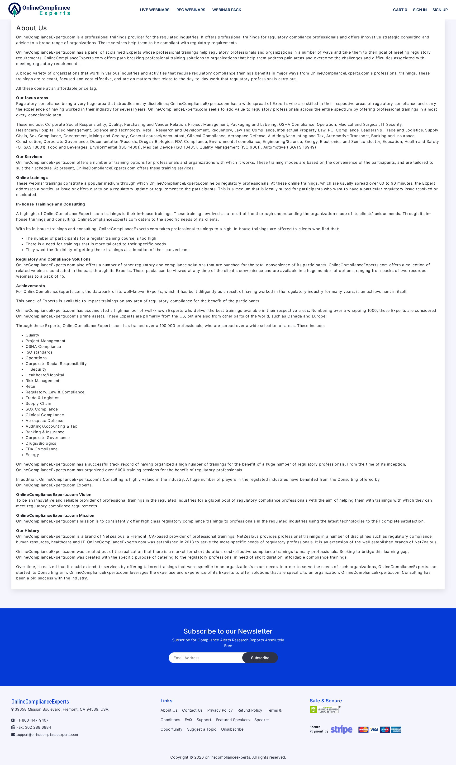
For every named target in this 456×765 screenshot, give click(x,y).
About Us (169, 710)
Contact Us (192, 710)
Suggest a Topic (201, 729)
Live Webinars (154, 9)
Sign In (420, 9)
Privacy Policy (220, 710)
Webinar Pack (226, 9)
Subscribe (260, 657)
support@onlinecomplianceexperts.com (47, 734)
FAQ (188, 719)
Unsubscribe (232, 729)
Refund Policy (250, 710)
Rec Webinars (190, 9)
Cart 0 (400, 9)
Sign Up (440, 9)
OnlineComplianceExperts (40, 701)
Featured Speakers (233, 719)
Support (204, 719)
